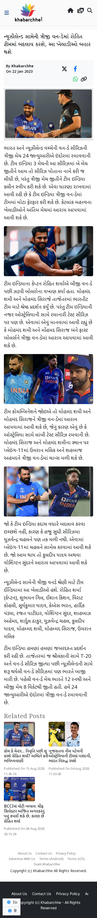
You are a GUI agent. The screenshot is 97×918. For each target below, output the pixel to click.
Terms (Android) (51, 859)
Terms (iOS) (76, 859)
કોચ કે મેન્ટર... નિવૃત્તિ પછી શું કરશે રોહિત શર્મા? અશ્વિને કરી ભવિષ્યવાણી (26, 756)
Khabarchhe (22, 66)
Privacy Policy (66, 854)
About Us (25, 854)
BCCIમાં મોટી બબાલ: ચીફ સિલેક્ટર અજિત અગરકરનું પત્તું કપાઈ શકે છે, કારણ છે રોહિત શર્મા (24, 814)
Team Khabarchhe (46, 865)
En (15, 902)
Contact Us (44, 854)
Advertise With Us (22, 859)
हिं (15, 911)
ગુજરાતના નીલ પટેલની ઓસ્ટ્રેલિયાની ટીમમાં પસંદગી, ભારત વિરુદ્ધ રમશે (70, 756)
